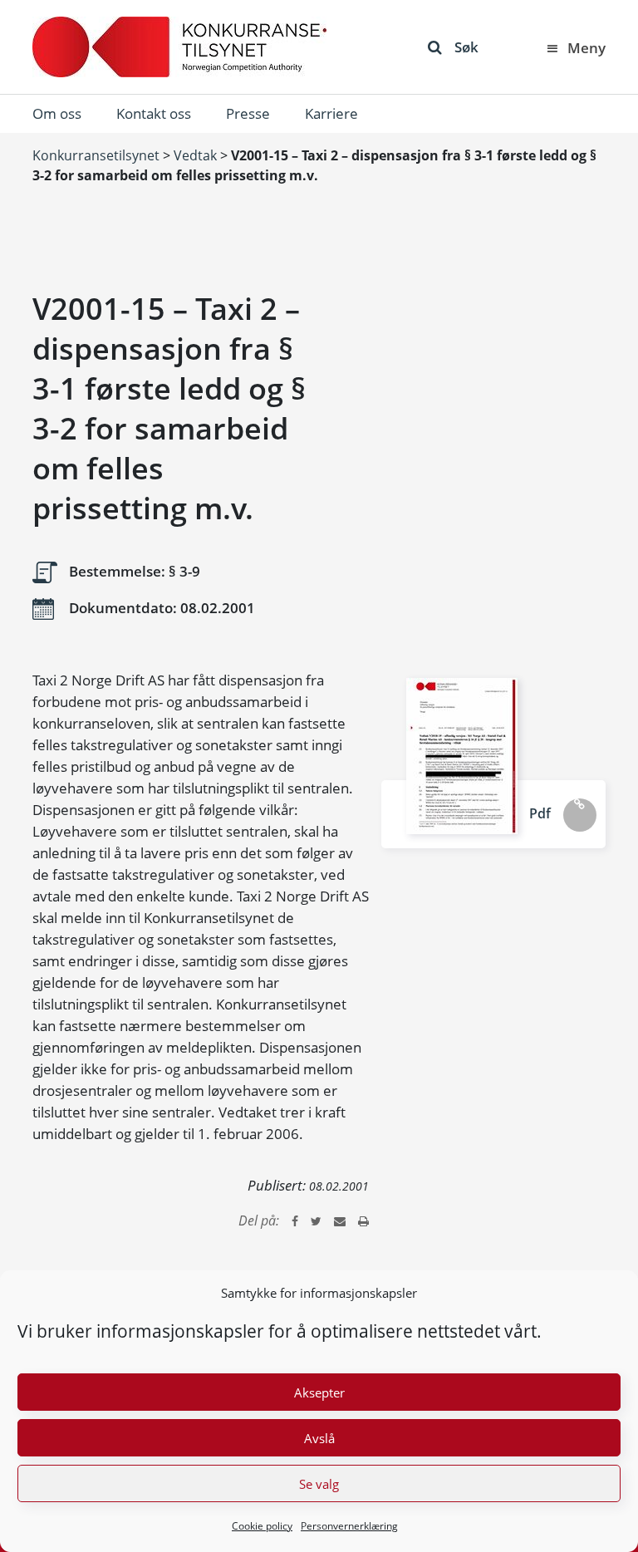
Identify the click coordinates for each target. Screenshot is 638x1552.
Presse (248, 113)
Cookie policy (262, 1526)
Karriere (331, 113)
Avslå (319, 1438)
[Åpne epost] (340, 1220)
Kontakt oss (153, 113)
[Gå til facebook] (295, 1220)
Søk (466, 46)
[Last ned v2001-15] (462, 756)
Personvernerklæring (349, 1526)
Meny (586, 47)
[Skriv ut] (363, 1220)
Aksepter (319, 1392)
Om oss (56, 113)
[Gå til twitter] (316, 1220)
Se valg (319, 1484)
